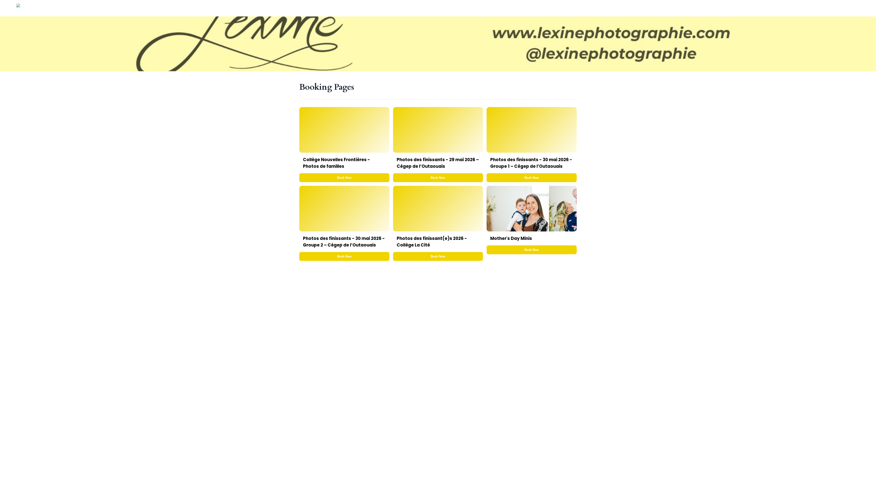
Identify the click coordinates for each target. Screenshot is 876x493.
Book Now (344, 177)
